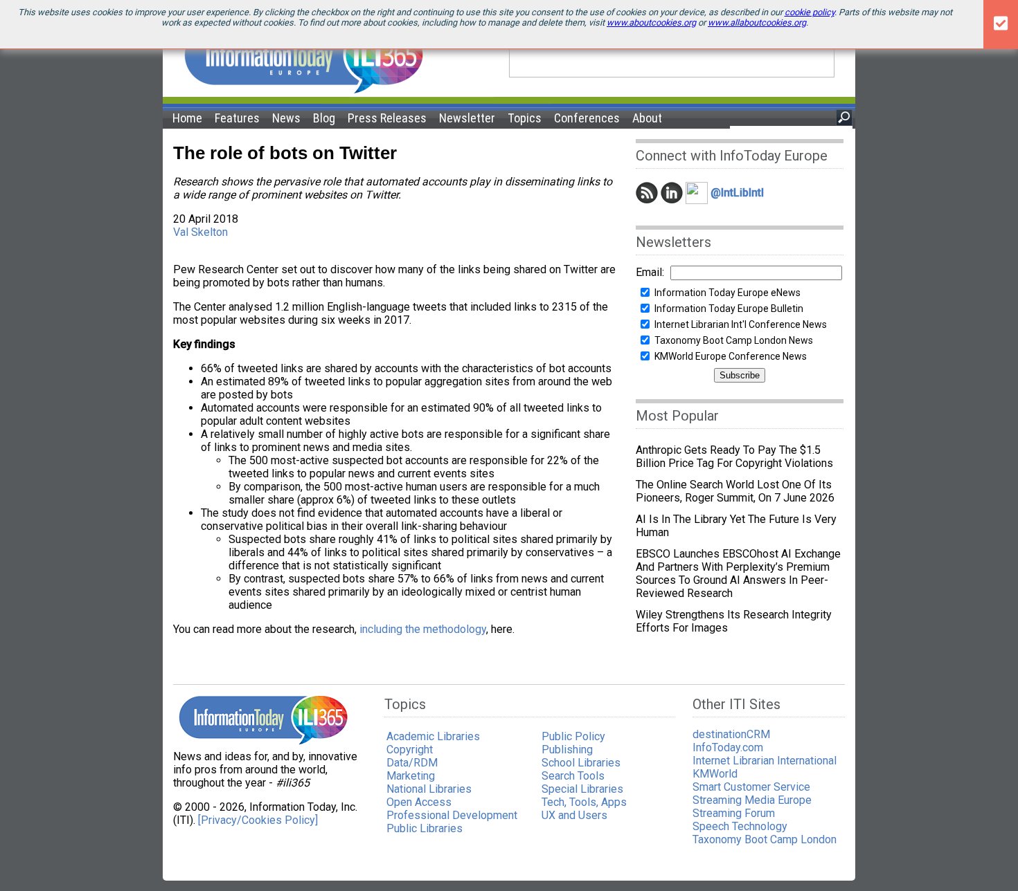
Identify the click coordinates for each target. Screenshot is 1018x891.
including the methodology (422, 629)
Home (187, 118)
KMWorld (715, 773)
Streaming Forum (734, 813)
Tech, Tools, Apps (584, 802)
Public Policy (573, 736)
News (286, 118)
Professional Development (451, 815)
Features (237, 118)
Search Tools (573, 775)
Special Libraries (582, 789)
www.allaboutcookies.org (757, 22)
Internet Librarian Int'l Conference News (740, 324)
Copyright (409, 749)
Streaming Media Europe (752, 800)
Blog (324, 118)
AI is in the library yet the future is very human (736, 526)
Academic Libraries (433, 736)
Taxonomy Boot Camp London (765, 839)
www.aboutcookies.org (651, 22)
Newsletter (467, 118)
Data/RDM (412, 762)
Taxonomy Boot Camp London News (733, 340)
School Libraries (581, 762)
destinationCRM (731, 734)
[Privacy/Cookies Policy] (258, 820)
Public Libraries (424, 828)
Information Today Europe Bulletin (728, 308)
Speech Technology (740, 826)
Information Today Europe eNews (727, 292)
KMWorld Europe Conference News (730, 356)
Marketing (410, 775)
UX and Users (574, 815)
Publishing (567, 749)
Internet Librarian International (765, 760)
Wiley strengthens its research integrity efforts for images (734, 621)
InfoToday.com (728, 747)
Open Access (419, 802)
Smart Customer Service (751, 786)
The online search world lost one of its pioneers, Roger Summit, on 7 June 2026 (735, 491)
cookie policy (809, 12)
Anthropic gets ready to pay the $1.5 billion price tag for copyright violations (734, 456)
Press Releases (387, 118)
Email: (650, 272)
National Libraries (429, 789)
